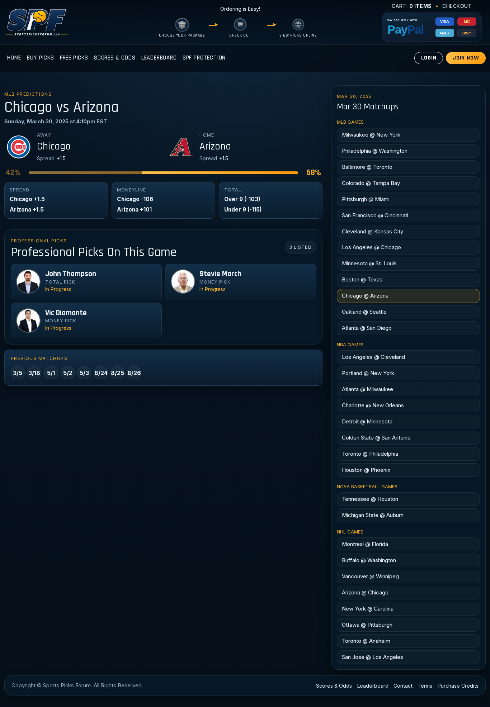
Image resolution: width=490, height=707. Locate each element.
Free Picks (74, 58)
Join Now (466, 58)
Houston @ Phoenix (366, 469)
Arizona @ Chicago (365, 592)
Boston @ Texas (362, 279)
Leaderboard (159, 58)
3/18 (34, 372)
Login (429, 58)
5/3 (84, 372)
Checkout (457, 6)
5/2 (67, 372)
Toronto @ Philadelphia (370, 453)
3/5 (17, 372)
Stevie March (220, 274)
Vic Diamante (66, 313)
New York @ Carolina (368, 608)
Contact (403, 686)
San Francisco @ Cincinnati (375, 215)
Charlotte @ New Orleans (373, 405)
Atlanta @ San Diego (367, 327)
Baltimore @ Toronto (367, 166)
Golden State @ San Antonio (376, 437)
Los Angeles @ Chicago (371, 247)
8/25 (117, 372)
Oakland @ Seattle (364, 311)
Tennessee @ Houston (370, 498)
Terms (425, 686)
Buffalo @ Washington (369, 560)
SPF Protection (204, 58)
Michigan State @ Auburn (373, 515)
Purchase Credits (458, 686)
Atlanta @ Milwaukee (367, 389)
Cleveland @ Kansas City (372, 231)
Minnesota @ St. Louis (369, 263)
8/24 (101, 372)
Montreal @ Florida (365, 544)
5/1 (51, 372)
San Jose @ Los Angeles (372, 657)
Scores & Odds (115, 58)
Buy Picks (40, 58)
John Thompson (70, 274)
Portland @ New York (368, 373)
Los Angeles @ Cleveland (373, 357)
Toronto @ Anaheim (366, 640)
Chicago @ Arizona (365, 295)
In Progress (58, 289)
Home (14, 58)
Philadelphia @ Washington (374, 150)
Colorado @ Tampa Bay (371, 183)
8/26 (134, 372)
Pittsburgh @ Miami (366, 199)
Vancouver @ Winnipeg (370, 576)
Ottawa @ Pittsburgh (367, 624)
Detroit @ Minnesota (367, 421)
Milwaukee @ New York (371, 134)
